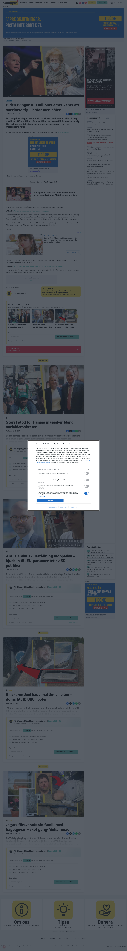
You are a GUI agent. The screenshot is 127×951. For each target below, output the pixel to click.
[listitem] (63, 469)
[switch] (86, 473)
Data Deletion (53, 507)
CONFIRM (50, 500)
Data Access (63, 507)
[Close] (95, 444)
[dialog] (63, 475)
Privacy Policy (74, 507)
